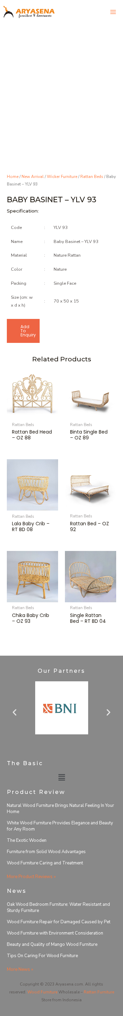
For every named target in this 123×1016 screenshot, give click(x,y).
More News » (20, 969)
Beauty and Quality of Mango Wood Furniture (52, 944)
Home (12, 176)
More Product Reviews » (31, 877)
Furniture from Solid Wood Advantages (46, 852)
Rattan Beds (91, 176)
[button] (14, 712)
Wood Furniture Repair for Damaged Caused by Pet (58, 922)
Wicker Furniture (62, 176)
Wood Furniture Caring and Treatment (45, 863)
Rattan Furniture (99, 992)
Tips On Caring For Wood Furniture (42, 956)
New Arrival (33, 176)
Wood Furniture (42, 992)
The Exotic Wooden (26, 840)
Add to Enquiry (28, 331)
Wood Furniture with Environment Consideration (55, 933)
